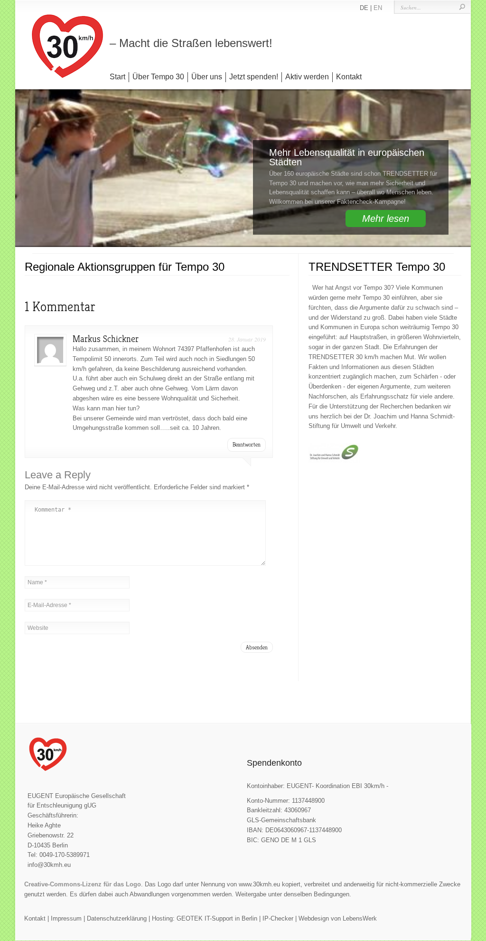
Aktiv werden (307, 77)
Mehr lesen (385, 218)
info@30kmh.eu (49, 864)
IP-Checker (277, 918)
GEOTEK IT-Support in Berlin (217, 918)
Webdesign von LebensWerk (338, 918)
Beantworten (247, 444)
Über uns (206, 77)
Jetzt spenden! (253, 77)
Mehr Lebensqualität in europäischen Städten (346, 157)
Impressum (66, 918)
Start (117, 77)
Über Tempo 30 (158, 77)
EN (378, 7)
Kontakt (349, 77)
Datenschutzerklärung (117, 918)
